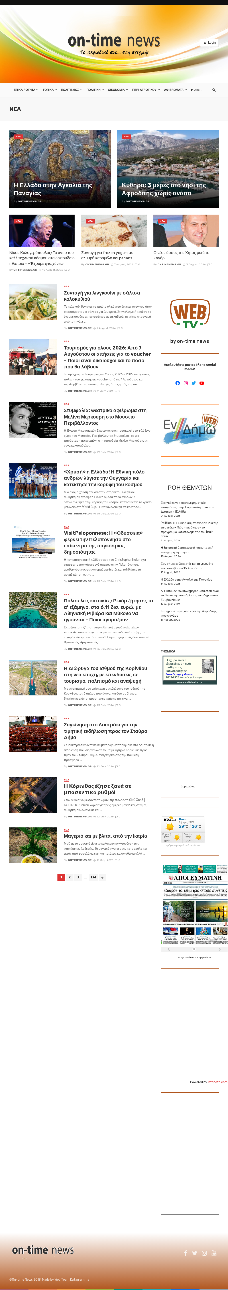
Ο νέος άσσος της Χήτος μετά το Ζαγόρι (181, 255)
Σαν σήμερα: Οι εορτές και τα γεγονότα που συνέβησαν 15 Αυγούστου (187, 566)
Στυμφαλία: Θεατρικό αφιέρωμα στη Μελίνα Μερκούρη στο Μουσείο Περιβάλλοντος (105, 417)
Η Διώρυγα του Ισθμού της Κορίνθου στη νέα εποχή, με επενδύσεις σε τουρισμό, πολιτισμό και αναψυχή (105, 675)
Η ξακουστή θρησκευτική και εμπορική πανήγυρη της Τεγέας (187, 550)
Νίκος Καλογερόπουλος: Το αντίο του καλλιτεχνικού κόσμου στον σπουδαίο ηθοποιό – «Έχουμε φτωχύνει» (42, 258)
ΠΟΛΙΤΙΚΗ (93, 89)
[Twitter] (193, 383)
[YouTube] (201, 383)
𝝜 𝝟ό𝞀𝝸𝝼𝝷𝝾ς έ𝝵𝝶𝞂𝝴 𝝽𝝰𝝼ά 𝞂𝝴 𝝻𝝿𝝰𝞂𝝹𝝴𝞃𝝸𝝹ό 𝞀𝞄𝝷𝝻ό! (97, 789)
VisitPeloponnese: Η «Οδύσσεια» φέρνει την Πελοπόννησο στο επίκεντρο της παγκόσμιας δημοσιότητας (103, 542)
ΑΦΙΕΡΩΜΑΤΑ (173, 89)
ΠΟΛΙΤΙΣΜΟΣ (70, 89)
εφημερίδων (205, 957)
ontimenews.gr (25, 269)
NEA (18, 136)
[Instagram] (185, 383)
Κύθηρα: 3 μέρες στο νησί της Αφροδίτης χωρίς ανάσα (189, 613)
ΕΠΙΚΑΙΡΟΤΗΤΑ (24, 89)
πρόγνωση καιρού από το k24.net (183, 845)
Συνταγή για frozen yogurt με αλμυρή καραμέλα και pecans (107, 255)
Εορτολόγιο (188, 786)
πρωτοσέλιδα (188, 957)
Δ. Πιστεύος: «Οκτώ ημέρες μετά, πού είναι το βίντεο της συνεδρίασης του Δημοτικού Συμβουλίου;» (190, 595)
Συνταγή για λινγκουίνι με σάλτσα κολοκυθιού (102, 296)
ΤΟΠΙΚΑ (48, 89)
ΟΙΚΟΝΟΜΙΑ (116, 89)
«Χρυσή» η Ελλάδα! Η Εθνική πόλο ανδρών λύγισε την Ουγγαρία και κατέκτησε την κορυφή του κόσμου (104, 478)
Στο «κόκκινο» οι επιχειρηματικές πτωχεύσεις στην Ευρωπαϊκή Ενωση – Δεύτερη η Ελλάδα (187, 507)
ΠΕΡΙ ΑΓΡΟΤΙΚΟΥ (144, 89)
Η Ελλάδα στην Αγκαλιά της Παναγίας (186, 579)
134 (93, 877)
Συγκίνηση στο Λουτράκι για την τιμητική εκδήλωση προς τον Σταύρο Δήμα (105, 731)
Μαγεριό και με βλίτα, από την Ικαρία (105, 836)
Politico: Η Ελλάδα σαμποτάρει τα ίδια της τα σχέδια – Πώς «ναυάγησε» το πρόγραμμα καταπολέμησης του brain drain (189, 529)
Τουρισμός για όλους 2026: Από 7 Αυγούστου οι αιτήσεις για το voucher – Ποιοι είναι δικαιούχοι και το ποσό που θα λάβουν (107, 357)
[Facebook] (177, 383)
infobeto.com (218, 1082)
